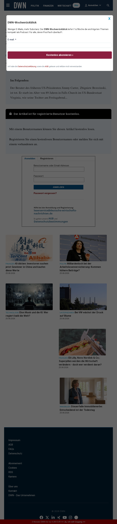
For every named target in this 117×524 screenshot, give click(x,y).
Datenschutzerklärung (27, 66)
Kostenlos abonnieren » (59, 55)
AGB (47, 66)
